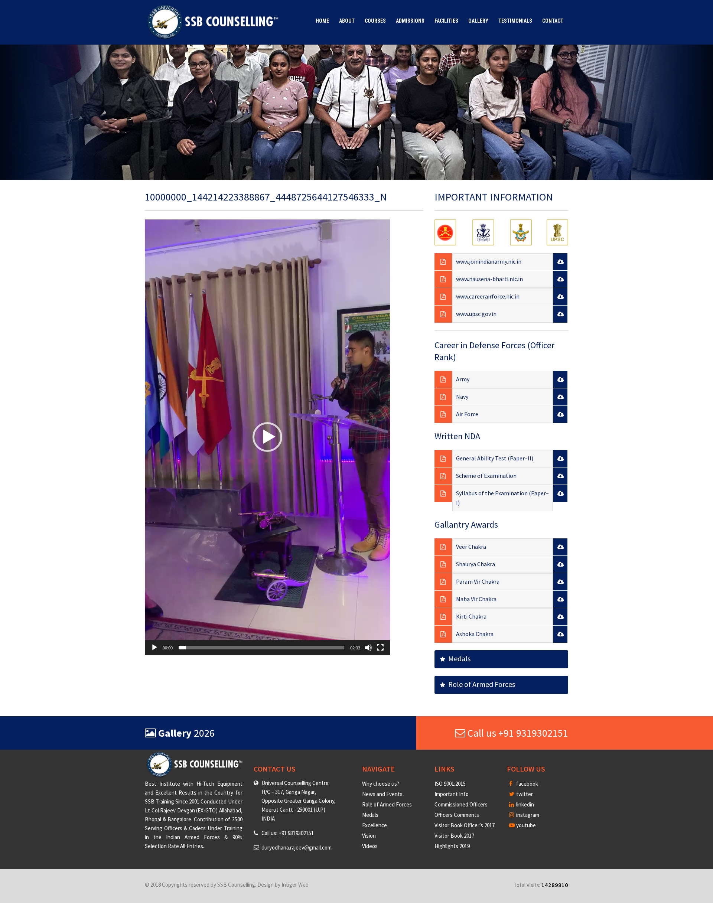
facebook (526, 783)
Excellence (374, 825)
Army (462, 379)
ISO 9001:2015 (450, 783)
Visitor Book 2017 (454, 835)
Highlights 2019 (452, 846)
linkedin (524, 804)
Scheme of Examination (486, 475)
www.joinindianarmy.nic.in (488, 261)
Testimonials (515, 21)
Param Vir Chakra (477, 581)
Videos (370, 846)
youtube (525, 825)
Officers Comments (456, 814)
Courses (375, 21)
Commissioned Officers (461, 804)
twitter (524, 794)
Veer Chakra (471, 546)
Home (322, 21)
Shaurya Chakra (475, 564)
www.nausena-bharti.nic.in (489, 279)
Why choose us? (380, 783)
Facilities (446, 21)
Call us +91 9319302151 (516, 733)
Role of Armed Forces (480, 684)
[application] (267, 437)
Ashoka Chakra (475, 634)
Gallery (478, 21)
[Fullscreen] (380, 647)
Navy (462, 396)
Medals (458, 658)
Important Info (451, 794)
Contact (552, 21)
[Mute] (368, 647)
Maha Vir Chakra (476, 599)
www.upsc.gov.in (476, 313)
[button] (267, 437)
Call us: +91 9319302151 (287, 833)
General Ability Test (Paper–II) (494, 458)
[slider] (261, 647)
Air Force (467, 414)
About (347, 21)
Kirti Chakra (471, 616)
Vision (369, 835)
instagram (527, 814)
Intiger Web (295, 884)
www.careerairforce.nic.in (488, 296)
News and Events (382, 794)
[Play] (154, 647)
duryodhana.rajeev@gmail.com (296, 847)
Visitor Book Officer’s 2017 (464, 825)
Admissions (410, 21)
